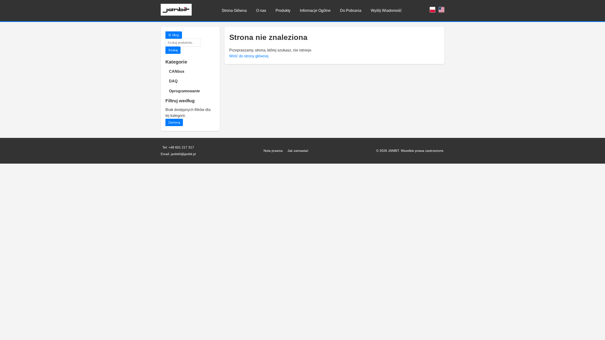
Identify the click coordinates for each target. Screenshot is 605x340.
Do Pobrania (350, 10)
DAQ (173, 81)
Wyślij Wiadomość (386, 10)
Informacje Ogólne (315, 10)
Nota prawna (273, 151)
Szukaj (173, 50)
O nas (261, 10)
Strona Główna (234, 10)
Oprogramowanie (184, 91)
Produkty (283, 10)
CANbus (176, 71)
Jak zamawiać (297, 151)
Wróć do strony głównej (248, 56)
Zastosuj (174, 122)
